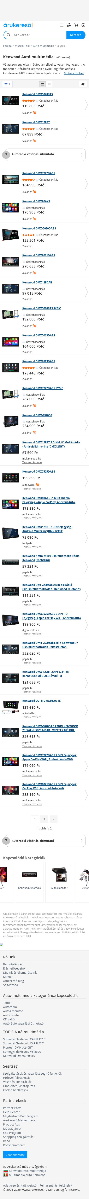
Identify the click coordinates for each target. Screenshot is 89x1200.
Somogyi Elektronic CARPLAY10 (24, 1039)
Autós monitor (59, 887)
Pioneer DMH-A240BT (18, 1047)
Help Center (11, 1112)
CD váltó (8, 1019)
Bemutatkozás (13, 964)
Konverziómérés (14, 1145)
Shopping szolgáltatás (18, 1137)
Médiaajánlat (12, 1128)
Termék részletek (32, 462)
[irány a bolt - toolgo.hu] (11, 533)
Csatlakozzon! (15, 1155)
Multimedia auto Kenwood (27, 1175)
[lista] (42, 84)
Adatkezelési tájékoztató (19, 1185)
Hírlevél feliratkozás (16, 1078)
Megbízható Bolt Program (20, 1116)
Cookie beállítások (15, 1090)
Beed (6, 1141)
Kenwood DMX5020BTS (19, 1056)
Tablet (7, 1003)
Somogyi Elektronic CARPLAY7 (23, 1043)
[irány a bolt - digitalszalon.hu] (11, 620)
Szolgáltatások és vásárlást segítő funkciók (32, 1073)
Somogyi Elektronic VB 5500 (22, 1052)
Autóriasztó (11, 1015)
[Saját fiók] (83, 25)
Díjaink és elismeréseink (20, 972)
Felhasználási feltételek (56, 1185)
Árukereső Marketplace (19, 1120)
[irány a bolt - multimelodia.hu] (11, 448)
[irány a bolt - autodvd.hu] (11, 478)
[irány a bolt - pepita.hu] (11, 562)
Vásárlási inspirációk (17, 1082)
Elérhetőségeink (14, 968)
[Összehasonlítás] (69, 25)
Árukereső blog (13, 981)
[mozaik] (49, 84)
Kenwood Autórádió (29, 887)
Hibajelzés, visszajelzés (19, 1086)
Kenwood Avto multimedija (27, 1170)
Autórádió (10, 1007)
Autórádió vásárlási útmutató (33, 154)
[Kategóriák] (62, 25)
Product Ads (11, 1124)
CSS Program (12, 1133)
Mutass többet (74, 73)
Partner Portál (12, 1108)
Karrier (8, 977)
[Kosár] (76, 25)
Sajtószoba (10, 985)
